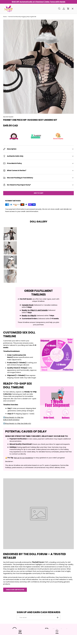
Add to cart (38, 193)
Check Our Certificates (15, 590)
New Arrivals (10, 35)
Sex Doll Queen (8, 117)
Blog (6, 78)
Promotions (9, 13)
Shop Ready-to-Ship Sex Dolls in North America (13, 418)
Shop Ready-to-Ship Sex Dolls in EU (18, 423)
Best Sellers (9, 21)
